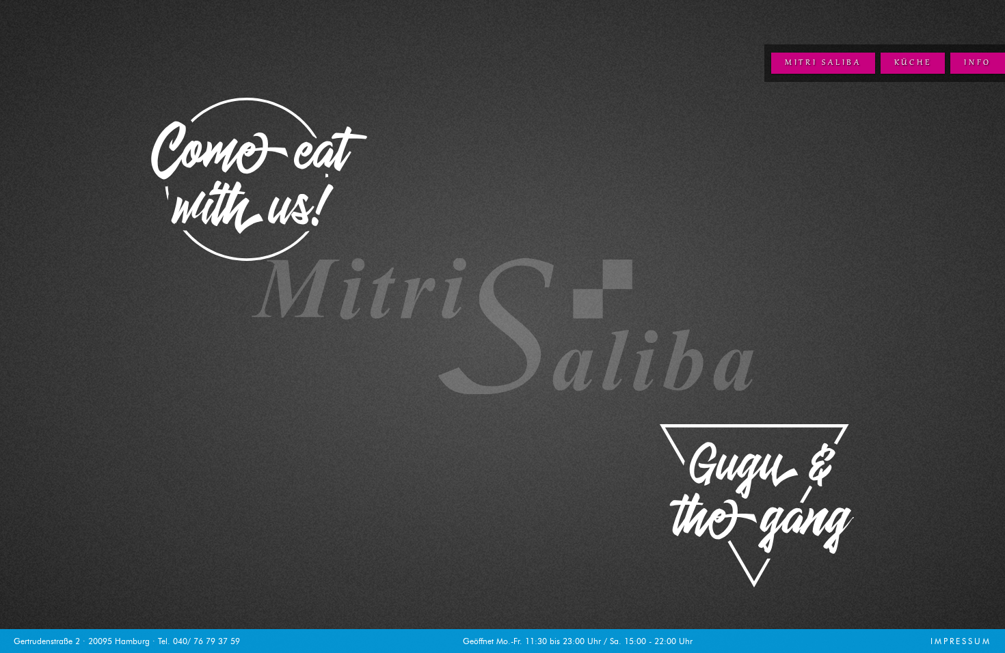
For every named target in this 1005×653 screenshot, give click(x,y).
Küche (913, 63)
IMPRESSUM (960, 641)
